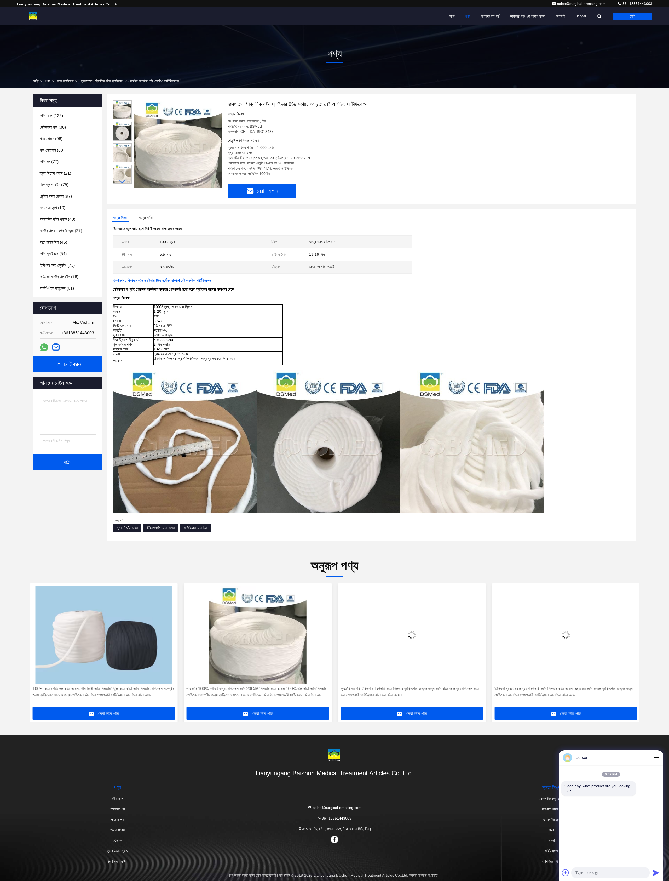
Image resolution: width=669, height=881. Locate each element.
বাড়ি (452, 16)
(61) (57, 288)
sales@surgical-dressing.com (582, 4)
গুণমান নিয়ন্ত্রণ (551, 819)
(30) (53, 127)
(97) (56, 196)
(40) (57, 219)
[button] (122, 181)
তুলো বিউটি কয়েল (127, 528)
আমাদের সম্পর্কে (490, 16)
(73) (57, 265)
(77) (49, 162)
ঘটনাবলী (560, 16)
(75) (54, 185)
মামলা (551, 840)
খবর (551, 830)
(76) (59, 277)
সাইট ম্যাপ (551, 851)
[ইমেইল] (56, 347)
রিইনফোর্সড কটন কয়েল (161, 528)
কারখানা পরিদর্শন (551, 809)
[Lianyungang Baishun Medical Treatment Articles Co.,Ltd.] (33, 16)
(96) (51, 139)
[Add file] (565, 872)
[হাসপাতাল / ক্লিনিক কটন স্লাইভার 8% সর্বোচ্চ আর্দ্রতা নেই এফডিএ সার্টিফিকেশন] (178, 144)
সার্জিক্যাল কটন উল (195, 528)
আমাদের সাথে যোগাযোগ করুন (527, 16)
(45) (53, 242)
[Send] (656, 872)
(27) (61, 231)
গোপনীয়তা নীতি (551, 861)
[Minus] (656, 757)
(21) (55, 173)
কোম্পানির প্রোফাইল (551, 799)
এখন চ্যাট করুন (68, 364)
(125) (51, 115)
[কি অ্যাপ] (44, 347)
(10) (52, 208)
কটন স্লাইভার (65, 81)
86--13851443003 (636, 4)
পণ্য (467, 16)
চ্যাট (632, 16)
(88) (52, 150)
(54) (53, 254)
